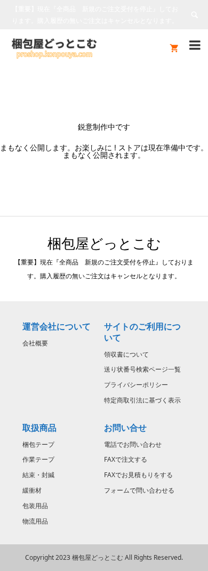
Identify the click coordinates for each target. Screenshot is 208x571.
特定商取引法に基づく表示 (142, 400)
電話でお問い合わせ (133, 444)
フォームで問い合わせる (139, 490)
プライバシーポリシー (136, 384)
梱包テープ (38, 444)
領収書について (126, 354)
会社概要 (35, 343)
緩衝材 (32, 490)
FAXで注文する (125, 459)
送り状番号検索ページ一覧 (142, 369)
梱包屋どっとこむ (104, 243)
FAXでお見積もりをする (138, 474)
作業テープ (38, 459)
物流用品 (35, 521)
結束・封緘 (38, 474)
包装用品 (35, 505)
